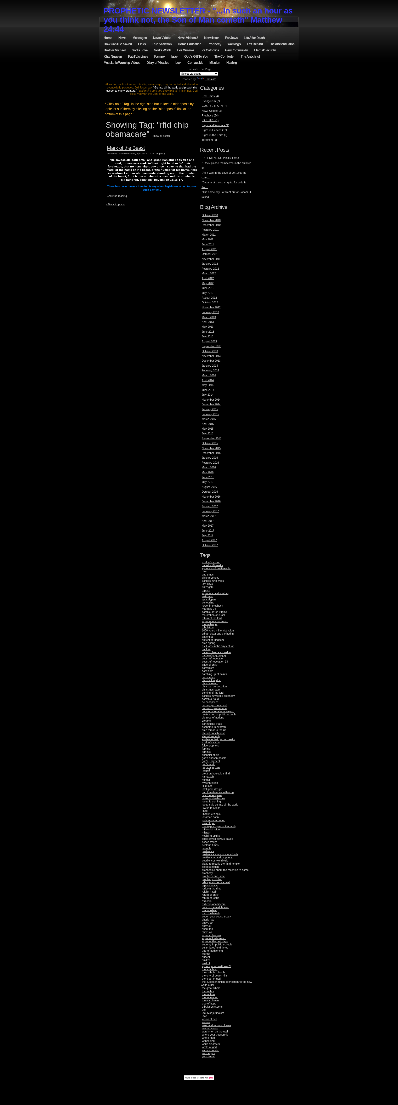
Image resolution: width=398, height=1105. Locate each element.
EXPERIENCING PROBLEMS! (220, 158)
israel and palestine (213, 798)
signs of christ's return (215, 593)
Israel (174, 56)
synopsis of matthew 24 (216, 568)
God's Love (140, 50)
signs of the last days (215, 941)
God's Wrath (162, 50)
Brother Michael (114, 50)
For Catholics (209, 50)
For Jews (231, 38)
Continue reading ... (118, 195)
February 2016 (210, 462)
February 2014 (210, 370)
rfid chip (206, 901)
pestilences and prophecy (217, 857)
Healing (231, 62)
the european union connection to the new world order (226, 983)
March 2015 (209, 418)
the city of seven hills (215, 975)
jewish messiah (211, 807)
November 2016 (211, 496)
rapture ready (210, 885)
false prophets (210, 745)
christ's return (210, 683)
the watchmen (210, 1000)
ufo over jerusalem (213, 1012)
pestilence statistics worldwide (220, 854)
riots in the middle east (215, 907)
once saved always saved (217, 838)
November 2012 (211, 307)
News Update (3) (212, 110)
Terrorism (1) (209, 139)
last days (207, 583)
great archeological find (216, 773)
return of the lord (212, 618)
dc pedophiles (210, 702)
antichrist (207, 636)
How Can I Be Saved (118, 44)
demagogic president (214, 705)
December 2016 (211, 501)
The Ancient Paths (281, 44)
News (122, 38)
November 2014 (211, 399)
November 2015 (211, 448)
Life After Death (254, 38)
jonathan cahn (210, 817)
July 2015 (207, 433)
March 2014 (209, 375)
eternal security (211, 736)
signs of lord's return (214, 938)
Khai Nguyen (113, 56)
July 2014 (207, 394)
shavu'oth (207, 922)
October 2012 (210, 302)
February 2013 (210, 312)
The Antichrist (250, 56)
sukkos (206, 960)
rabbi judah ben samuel (216, 882)
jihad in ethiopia (211, 813)
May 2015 (208, 428)
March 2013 (209, 317)
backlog (206, 649)
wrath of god (209, 1047)
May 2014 (208, 385)
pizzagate (208, 587)
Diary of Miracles (158, 62)
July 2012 (207, 292)
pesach (206, 848)
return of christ (210, 894)
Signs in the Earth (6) (214, 135)
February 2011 (210, 229)
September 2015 (211, 438)
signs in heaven (211, 935)
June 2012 (208, 288)
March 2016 (209, 467)
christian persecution (214, 686)
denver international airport (218, 711)
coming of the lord (212, 692)
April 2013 (208, 322)
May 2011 (207, 239)
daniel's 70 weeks (212, 565)
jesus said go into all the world (220, 804)
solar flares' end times (215, 947)
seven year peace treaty (216, 916)
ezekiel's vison (211, 742)
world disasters (211, 1044)
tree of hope (209, 1003)
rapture (206, 590)
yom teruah (208, 1056)
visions (206, 1022)
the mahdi (208, 991)
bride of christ (210, 664)
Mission (214, 62)
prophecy (207, 873)
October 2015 (210, 443)
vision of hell (209, 1019)
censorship (208, 677)
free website (198, 1078)
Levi (178, 62)
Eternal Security (265, 50)
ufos (204, 571)
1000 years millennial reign (218, 630)
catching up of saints (214, 674)
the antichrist (209, 969)
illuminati (207, 786)
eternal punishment (213, 733)
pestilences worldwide (215, 860)
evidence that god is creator (218, 739)
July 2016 (207, 481)
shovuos (207, 932)
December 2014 (211, 404)
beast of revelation (213, 658)
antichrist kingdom (213, 639)
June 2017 (208, 530)
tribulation (208, 627)
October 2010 (210, 215)
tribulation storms (212, 1006)
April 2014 (208, 380)
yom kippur (208, 1053)
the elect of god (211, 978)
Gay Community (236, 50)
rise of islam (209, 910)
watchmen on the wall (215, 1031)
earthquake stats (212, 723)
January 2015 (210, 409)
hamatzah (208, 776)
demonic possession (214, 708)
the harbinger (209, 624)
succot (206, 956)
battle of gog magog (214, 655)
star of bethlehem (212, 950)
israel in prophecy (212, 605)
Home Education (189, 44)
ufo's (204, 1016)
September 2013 (211, 346)
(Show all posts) (161, 135)
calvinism (207, 670)
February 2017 (210, 511)
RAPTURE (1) (210, 120)
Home (108, 38)
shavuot (206, 925)
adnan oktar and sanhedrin (218, 633)
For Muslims (185, 50)
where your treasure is (215, 1034)
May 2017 (208, 525)
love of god (208, 823)
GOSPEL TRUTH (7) (214, 105)
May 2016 (208, 472)
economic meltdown (214, 726)
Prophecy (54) (210, 115)
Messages (139, 38)
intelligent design (212, 789)
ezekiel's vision (211, 562)
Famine (159, 56)
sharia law (208, 919)
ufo (204, 1009)
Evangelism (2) (211, 101)
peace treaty (209, 841)
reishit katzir (209, 891)
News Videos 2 (187, 38)
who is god (208, 1037)
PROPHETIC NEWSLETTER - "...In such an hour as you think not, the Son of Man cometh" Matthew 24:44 (198, 19)
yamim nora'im (210, 1050)
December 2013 (211, 360)
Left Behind (255, 44)
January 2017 (210, 506)
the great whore (211, 988)
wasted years (210, 1028)
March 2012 (209, 273)
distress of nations (213, 717)
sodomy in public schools (217, 944)
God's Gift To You (196, 56)
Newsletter (211, 38)
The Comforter (224, 56)
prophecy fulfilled (212, 879)
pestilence (208, 851)
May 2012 (208, 283)
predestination (210, 866)
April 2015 (208, 423)
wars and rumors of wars (216, 1025)
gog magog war (211, 767)
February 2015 (210, 414)
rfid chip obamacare (214, 904)
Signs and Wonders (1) (215, 125)
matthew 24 (209, 608)
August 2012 (209, 297)
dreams (206, 720)
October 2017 (210, 545)
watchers (207, 596)
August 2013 (209, 341)
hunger (206, 779)
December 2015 (211, 452)
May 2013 (208, 326)
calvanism (208, 667)
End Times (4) (210, 96)
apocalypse (209, 599)
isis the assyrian (212, 795)
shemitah (207, 929)
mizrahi (206, 832)
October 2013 (210, 351)
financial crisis (210, 754)
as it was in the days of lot (218, 646)
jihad (204, 810)
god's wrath (208, 764)
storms (206, 953)
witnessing (208, 1040)
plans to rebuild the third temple (221, 863)
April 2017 (208, 520)
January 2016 (210, 457)
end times (208, 574)
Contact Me (195, 62)
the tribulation (210, 997)
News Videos (162, 38)
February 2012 (210, 268)
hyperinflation (210, 782)
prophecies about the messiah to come (225, 869)
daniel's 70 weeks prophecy (218, 695)
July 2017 (207, 535)
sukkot (206, 963)
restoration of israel (213, 615)
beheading (208, 602)
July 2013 (207, 336)
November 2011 (211, 258)
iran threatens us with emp (218, 792)
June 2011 (208, 244)
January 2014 (210, 365)
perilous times (210, 845)
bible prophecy (210, 577)
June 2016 (208, 477)
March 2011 (209, 234)
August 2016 (209, 486)
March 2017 (209, 515)
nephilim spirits (211, 835)
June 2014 (208, 389)
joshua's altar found (213, 820)
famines (206, 751)
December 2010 (211, 225)
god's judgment (211, 761)
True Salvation (162, 44)
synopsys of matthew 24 (216, 966)
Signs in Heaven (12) (214, 130)
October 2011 (210, 254)
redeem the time (211, 888)
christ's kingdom (211, 680)
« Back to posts (115, 204)
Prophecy (214, 44)
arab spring (208, 643)
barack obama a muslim (216, 652)
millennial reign (211, 829)
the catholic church (213, 972)
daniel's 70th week (213, 580)
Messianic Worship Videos (122, 62)
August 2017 (209, 540)
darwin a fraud (210, 698)
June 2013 (208, 331)
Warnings (234, 44)
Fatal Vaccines (138, 56)
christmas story (211, 689)
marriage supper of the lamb (218, 826)
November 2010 (211, 220)
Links (142, 44)
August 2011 (209, 249)
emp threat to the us (214, 730)
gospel (206, 770)
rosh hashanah (211, 913)
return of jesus (210, 897)
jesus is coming (211, 801)
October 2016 (210, 491)
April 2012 (208, 278)
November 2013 (211, 355)
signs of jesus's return (215, 621)
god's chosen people (214, 758)
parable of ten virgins (214, 611)
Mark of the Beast (126, 148)
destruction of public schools (219, 714)
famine (206, 748)
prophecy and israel (213, 876)
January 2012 (210, 263)
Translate (210, 79)
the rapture (208, 994)
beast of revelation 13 (215, 661)
